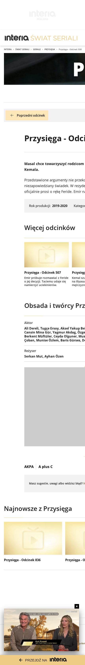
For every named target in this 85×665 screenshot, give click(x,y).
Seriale (37, 49)
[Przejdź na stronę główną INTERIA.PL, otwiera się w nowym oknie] (17, 38)
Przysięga (49, 49)
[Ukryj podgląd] (77, 606)
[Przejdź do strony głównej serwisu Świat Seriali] (54, 38)
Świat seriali (22, 49)
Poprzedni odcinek (31, 115)
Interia (8, 49)
